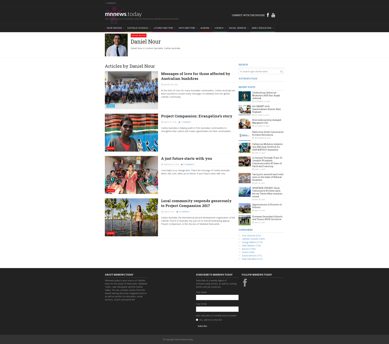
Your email (201, 303)
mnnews (123, 13)
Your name (201, 292)
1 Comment (186, 122)
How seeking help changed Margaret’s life (266, 121)
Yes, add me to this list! (210, 319)
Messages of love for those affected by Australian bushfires (195, 76)
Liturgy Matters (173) (252, 242)
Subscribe (202, 326)
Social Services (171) (252, 255)
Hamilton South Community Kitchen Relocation (268, 133)
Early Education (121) (252, 258)
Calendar (110, 3)
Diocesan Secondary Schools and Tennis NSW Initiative (267, 218)
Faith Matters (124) (251, 245)
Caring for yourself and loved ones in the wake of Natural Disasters (267, 177)
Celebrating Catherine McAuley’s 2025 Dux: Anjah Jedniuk (266, 95)
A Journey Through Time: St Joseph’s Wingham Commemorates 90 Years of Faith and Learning (267, 162)
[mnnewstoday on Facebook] (268, 15)
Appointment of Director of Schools (267, 206)
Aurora (110, 148)
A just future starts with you (186, 158)
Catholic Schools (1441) (253, 238)
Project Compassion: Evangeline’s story (196, 116)
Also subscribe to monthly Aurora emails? (216, 315)
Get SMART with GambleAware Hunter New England (266, 109)
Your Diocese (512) (251, 235)
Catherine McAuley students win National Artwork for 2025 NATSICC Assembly (267, 147)
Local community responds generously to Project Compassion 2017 (196, 203)
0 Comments (188, 164)
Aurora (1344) (248, 248)
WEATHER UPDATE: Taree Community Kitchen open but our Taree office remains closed (267, 192)
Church (110, 106)
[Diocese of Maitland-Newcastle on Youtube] (273, 15)
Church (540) (248, 252)
